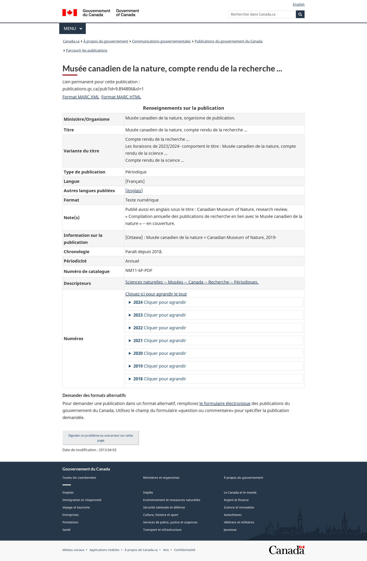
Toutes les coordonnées (79, 478)
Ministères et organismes (161, 478)
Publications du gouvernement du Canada (229, 41)
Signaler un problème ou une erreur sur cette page (100, 437)
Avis (166, 550)
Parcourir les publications (86, 50)
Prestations (70, 522)
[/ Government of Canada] (100, 13)
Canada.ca (71, 41)
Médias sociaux (73, 550)
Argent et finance (236, 500)
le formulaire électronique (224, 403)
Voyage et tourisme (76, 507)
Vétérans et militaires (239, 522)
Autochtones (233, 515)
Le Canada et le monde (240, 492)
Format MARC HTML (121, 97)
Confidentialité (184, 550)
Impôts (148, 492)
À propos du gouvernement (105, 41)
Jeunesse (230, 530)
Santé (66, 530)
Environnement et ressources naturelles (171, 500)
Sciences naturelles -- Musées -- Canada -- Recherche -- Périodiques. (191, 282)
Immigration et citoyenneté (81, 500)
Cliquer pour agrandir (159, 302)
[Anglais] (134, 190)
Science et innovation (239, 507)
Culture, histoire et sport (160, 515)
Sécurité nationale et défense (164, 507)
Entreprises (70, 515)
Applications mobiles (104, 550)
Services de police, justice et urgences (170, 522)
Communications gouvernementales (161, 41)
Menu (75, 28)
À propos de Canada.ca (141, 550)
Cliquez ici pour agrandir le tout (156, 294)
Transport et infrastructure (162, 530)
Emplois (68, 492)
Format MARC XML (80, 97)
